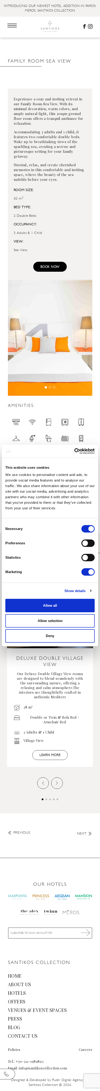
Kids (15, 38)
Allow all (50, 605)
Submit (85, 932)
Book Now (50, 1086)
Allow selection (50, 621)
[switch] (88, 543)
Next (82, 834)
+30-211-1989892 (29, 1061)
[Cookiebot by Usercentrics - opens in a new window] (74, 451)
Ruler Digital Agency (67, 1080)
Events (19, 47)
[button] (46, 387)
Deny (50, 636)
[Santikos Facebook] (84, 26)
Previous (21, 833)
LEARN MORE (50, 755)
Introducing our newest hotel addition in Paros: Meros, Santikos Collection (50, 8)
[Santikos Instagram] (90, 26)
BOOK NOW (50, 267)
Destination (25, 43)
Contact (21, 57)
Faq (15, 52)
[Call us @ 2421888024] (7, 1074)
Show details (75, 591)
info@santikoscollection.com (43, 1068)
